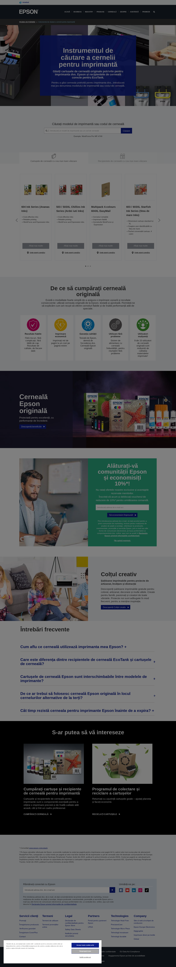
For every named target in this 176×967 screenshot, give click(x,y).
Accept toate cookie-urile (85, 945)
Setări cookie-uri (85, 957)
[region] (53, 951)
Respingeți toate (85, 951)
